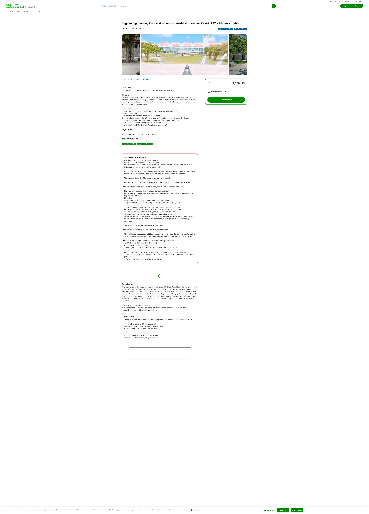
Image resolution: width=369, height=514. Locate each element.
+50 (225, 91)
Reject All (283, 510)
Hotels (38, 11)
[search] (274, 6)
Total (209, 83)
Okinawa (137, 79)
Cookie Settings (269, 510)
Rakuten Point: (217, 91)
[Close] (366, 510)
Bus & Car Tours (240, 29)
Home (124, 79)
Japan (130, 79)
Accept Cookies (297, 510)
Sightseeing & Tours (226, 29)
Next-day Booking (129, 144)
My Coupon (333, 1)
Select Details (226, 100)
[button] (340, 1)
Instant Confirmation (145, 144)
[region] (184, 510)
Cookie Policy (196, 510)
